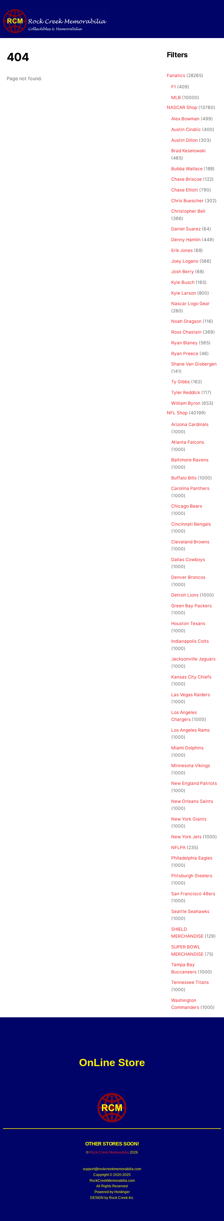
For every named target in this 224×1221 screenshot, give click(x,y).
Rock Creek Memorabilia (109, 1152)
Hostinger (122, 1192)
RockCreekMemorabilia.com (112, 1181)
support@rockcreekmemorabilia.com (112, 1169)
